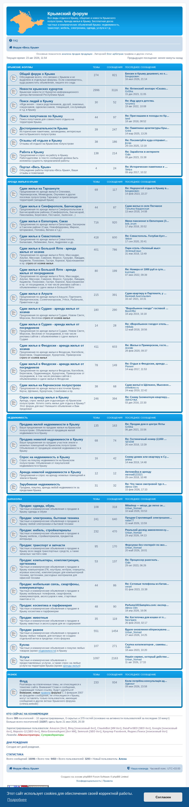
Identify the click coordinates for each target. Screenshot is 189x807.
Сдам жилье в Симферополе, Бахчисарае (51, 206)
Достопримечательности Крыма (44, 128)
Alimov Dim (131, 486)
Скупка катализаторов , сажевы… (146, 644)
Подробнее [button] (17, 800)
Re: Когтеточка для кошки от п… (145, 617)
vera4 (128, 586)
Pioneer (129, 366)
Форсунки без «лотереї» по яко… (146, 544)
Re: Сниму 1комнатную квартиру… (147, 397)
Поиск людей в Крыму (36, 101)
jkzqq (128, 143)
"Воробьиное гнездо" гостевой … (146, 308)
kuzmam (130, 272)
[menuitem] (13, 40)
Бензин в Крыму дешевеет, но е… (146, 73)
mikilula (129, 326)
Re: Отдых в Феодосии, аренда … (146, 363)
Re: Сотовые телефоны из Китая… (147, 583)
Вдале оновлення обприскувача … (147, 629)
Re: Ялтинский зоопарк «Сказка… (146, 88)
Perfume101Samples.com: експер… (147, 605)
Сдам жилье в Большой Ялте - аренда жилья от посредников (48, 271)
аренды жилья (71, 665)
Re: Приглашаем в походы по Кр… (147, 115)
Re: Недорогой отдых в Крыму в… (147, 188)
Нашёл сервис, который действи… (147, 656)
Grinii (128, 130)
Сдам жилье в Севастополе (40, 236)
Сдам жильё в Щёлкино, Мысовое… (148, 384)
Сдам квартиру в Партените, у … (145, 293)
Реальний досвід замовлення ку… (147, 529)
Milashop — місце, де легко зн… (145, 505)
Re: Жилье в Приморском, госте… (146, 345)
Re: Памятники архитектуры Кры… (147, 128)
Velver (128, 238)
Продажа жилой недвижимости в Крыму (50, 424)
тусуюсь (130, 103)
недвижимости (47, 650)
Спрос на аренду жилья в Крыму (44, 397)
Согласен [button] (163, 797)
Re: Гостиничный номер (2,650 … (146, 439)
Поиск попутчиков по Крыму (41, 116)
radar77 (129, 520)
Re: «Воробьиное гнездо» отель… (147, 324)
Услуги (24, 657)
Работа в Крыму (32, 152)
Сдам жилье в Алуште (36, 293)
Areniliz (129, 348)
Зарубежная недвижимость (40, 484)
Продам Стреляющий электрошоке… (148, 517)
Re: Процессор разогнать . (142, 559)
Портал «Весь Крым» (35, 167)
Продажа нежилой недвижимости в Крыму (51, 439)
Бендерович (132, 76)
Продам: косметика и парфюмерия (46, 605)
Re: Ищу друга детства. (139, 100)
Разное (12, 674)
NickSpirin (130, 620)
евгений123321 (134, 474)
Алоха (123, 758)
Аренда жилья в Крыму (23, 182)
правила (45, 692)
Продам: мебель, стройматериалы (45, 530)
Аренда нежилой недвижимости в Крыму (50, 472)
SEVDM (129, 441)
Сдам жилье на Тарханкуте (39, 188)
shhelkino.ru (132, 387)
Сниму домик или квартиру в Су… (147, 456)
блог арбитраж (115, 54)
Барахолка (15, 499)
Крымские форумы (20, 67)
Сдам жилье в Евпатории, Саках (44, 221)
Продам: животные (34, 617)
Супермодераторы (52, 734)
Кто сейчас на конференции (27, 713)
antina (128, 459)
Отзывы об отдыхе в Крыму (41, 140)
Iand (127, 118)
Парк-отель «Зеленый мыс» (142, 248)
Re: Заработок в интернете (142, 151)
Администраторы (29, 734)
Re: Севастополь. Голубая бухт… (146, 235)
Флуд (23, 681)
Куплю (24, 645)
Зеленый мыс (133, 250)
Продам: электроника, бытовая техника (49, 518)
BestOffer (130, 311)
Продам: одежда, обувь (37, 505)
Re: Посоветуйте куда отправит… (146, 140)
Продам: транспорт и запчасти (42, 545)
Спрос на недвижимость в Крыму (45, 457)
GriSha (129, 91)
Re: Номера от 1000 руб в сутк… (145, 269)
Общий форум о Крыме (37, 74)
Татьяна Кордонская (137, 208)
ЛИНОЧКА (131, 399)
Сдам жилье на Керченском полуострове (50, 385)
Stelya (128, 169)
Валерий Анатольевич (138, 296)
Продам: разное (31, 630)
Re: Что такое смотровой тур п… (146, 484)
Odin (127, 154)
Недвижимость (18, 417)
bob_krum (130, 223)
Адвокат (130, 683)
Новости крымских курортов (41, 89)
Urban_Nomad (133, 508)
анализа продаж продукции (77, 54)
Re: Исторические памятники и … (146, 166)
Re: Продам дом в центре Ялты (145, 424)
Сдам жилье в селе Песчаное (143, 206)
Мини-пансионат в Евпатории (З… (147, 221)
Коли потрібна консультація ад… (146, 680)
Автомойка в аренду (138, 471)
